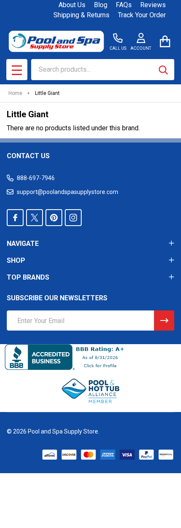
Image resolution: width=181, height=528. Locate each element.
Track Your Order (142, 15)
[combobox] (102, 69)
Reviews (153, 5)
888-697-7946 (36, 178)
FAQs (124, 5)
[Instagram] (73, 217)
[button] (91, 391)
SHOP (16, 260)
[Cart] (164, 41)
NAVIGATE (23, 244)
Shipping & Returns (81, 15)
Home (15, 93)
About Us (72, 5)
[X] (34, 217)
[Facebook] (15, 217)
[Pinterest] (54, 217)
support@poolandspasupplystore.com (67, 192)
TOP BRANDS (28, 277)
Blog (100, 5)
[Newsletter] (164, 320)
